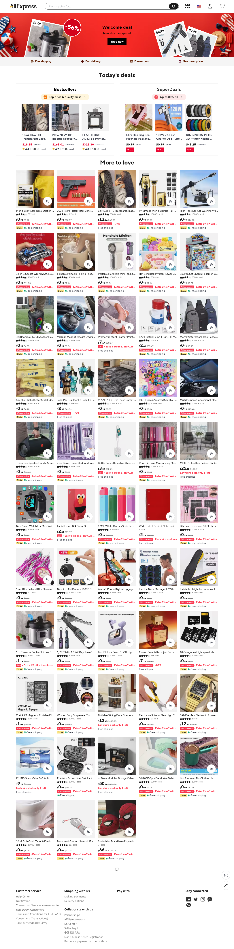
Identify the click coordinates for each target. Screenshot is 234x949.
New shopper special (117, 33)
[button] (173, 6)
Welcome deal (117, 27)
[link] (48, 44)
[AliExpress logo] (23, 6)
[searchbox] (108, 6)
